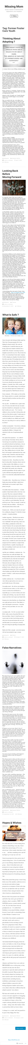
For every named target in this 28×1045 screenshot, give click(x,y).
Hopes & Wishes (11, 822)
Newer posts (19, 1028)
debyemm (6, 158)
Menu (15, 16)
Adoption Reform (16, 158)
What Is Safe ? (10, 314)
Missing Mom (14, 6)
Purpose (14, 302)
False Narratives (11, 647)
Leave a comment (8, 160)
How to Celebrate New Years (18, 292)
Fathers (14, 635)
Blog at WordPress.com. (14, 1039)
